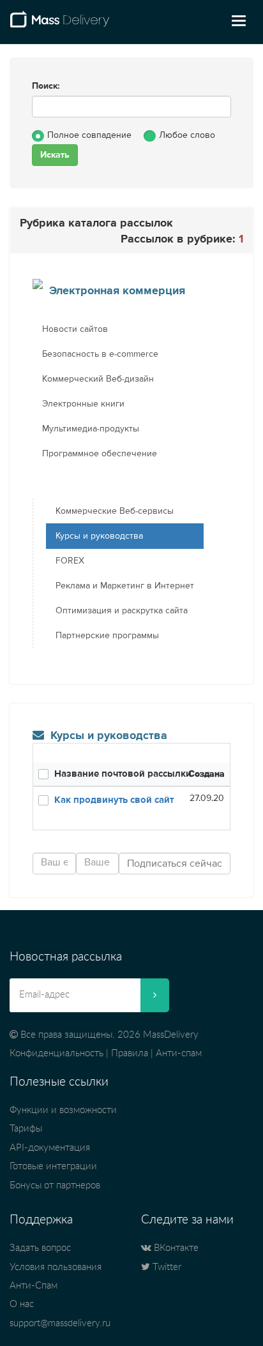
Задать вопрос (40, 1248)
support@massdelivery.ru (60, 1323)
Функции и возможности (63, 1110)
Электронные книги (83, 404)
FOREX (70, 561)
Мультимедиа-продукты (90, 428)
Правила (129, 1053)
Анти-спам (179, 1053)
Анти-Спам (33, 1285)
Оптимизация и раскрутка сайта (122, 610)
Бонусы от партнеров (55, 1185)
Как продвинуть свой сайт (114, 800)
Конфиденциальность (56, 1053)
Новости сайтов (75, 329)
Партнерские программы (107, 635)
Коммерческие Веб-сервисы (115, 511)
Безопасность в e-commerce (100, 354)
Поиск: (46, 86)
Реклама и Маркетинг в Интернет (125, 585)
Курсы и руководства (99, 536)
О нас (22, 1304)
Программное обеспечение (99, 453)
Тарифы (26, 1128)
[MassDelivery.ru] (59, 24)
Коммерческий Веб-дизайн (98, 379)
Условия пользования (55, 1267)
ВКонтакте (175, 1248)
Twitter (165, 1267)
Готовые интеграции (53, 1166)
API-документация (50, 1148)
